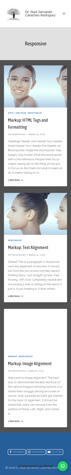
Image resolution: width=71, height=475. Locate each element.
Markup (12, 356)
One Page (20, 113)
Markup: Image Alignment (30, 363)
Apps (11, 113)
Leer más (15, 180)
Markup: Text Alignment (28, 247)
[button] (63, 466)
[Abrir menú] (64, 13)
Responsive (35, 113)
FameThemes (18, 134)
